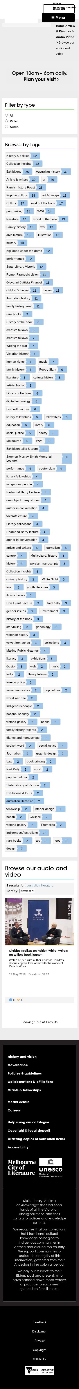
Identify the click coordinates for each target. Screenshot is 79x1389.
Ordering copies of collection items (36, 1138)
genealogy (46, 627)
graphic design (49, 753)
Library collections (22, 393)
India (13, 674)
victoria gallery (19, 722)
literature (16, 219)
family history (18, 369)
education (16, 425)
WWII (43, 441)
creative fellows (20, 330)
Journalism (17, 753)
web (36, 666)
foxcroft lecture (20, 516)
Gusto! (14, 666)
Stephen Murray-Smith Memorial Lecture (37, 458)
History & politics (21, 156)
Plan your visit (39, 79)
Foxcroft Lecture (21, 409)
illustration (48, 235)
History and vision (22, 1056)
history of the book (22, 619)
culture (14, 555)
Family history (19, 227)
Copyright (39, 1350)
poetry (46, 433)
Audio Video (65, 37)
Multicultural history (47, 555)
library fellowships (22, 417)
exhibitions (41, 658)
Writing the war (20, 346)
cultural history (46, 377)
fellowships (57, 417)
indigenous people (22, 484)
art (48, 179)
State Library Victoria (24, 267)
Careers (14, 1110)
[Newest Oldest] (27, 891)
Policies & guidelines (25, 1073)
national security (21, 714)
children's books (21, 290)
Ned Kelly (57, 603)
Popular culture (20, 195)
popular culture (20, 777)
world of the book (47, 203)
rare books (17, 314)
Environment (53, 611)
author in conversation (25, 508)
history (14, 563)
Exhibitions (17, 172)
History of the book (22, 322)
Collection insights (22, 164)
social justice (18, 433)
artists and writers (22, 548)
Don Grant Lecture (22, 603)
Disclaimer (39, 1331)
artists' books (18, 385)
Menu (59, 17)
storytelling (17, 627)
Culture (15, 203)
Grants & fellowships (24, 1090)
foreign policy (19, 682)
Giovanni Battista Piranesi (28, 282)
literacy (14, 658)
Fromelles (51, 825)
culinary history (20, 579)
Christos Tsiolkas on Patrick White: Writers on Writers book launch (38, 953)
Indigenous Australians (25, 833)
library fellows (41, 674)
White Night (53, 579)
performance (19, 259)
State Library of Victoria (26, 785)
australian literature (23, 801)
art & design (54, 195)
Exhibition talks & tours (25, 449)
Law (12, 761)
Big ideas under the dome (28, 251)
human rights (18, 362)
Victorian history (20, 354)
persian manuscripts (47, 563)
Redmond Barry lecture (25, 532)
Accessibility (18, 1147)
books (51, 290)
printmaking (18, 211)
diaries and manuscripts (26, 738)
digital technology (21, 401)
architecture (18, 235)
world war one (19, 698)
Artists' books (19, 595)
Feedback (40, 1322)
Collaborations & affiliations (30, 1081)
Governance (18, 1065)
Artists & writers (21, 179)
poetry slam (50, 468)
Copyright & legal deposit (29, 1130)
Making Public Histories (25, 650)
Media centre (18, 1102)
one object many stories (26, 500)
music (46, 362)
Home (60, 25)
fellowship (16, 809)
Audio (14, 127)
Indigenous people (22, 706)
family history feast (23, 306)
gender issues (19, 611)
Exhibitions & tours (22, 793)
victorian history (20, 635)
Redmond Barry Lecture (26, 492)
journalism (56, 548)
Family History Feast (24, 187)
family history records (24, 730)
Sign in (57, 3)
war (46, 227)
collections (55, 643)
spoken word (18, 746)
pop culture (56, 690)
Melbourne (17, 441)
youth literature (41, 587)
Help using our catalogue (28, 1122)
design (14, 848)
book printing (39, 761)
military (15, 243)
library (42, 425)
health (14, 817)
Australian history (52, 172)
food (12, 587)
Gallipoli (38, 817)
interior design (48, 809)
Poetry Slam (51, 369)
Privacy (39, 1340)
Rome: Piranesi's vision (26, 274)
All (11, 115)
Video (13, 121)
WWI (44, 211)
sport (41, 769)
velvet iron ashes (21, 643)
